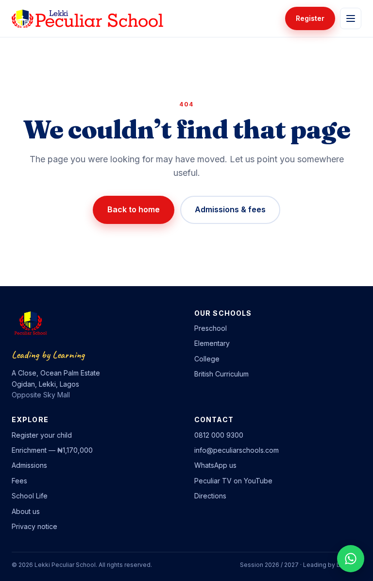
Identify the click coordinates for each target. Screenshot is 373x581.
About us (26, 511)
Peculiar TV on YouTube (233, 481)
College (207, 359)
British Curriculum (221, 374)
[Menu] (350, 18)
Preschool (210, 328)
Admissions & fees (230, 209)
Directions (210, 496)
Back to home (133, 209)
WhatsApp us (215, 465)
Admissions (29, 465)
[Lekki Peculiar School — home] (87, 18)
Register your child (42, 435)
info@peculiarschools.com (236, 450)
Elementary (212, 343)
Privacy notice (34, 526)
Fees (19, 481)
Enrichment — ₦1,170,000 (52, 450)
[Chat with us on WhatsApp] (350, 558)
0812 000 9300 (218, 435)
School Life (30, 496)
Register (310, 18)
